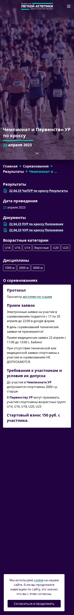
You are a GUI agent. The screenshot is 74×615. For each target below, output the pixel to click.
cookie (38, 580)
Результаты (13, 171)
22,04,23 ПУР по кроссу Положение (36, 224)
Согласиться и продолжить (34, 604)
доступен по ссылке (37, 297)
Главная (10, 166)
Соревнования (36, 166)
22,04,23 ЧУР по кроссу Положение (36, 230)
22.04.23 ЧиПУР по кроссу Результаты (38, 191)
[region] (37, 228)
